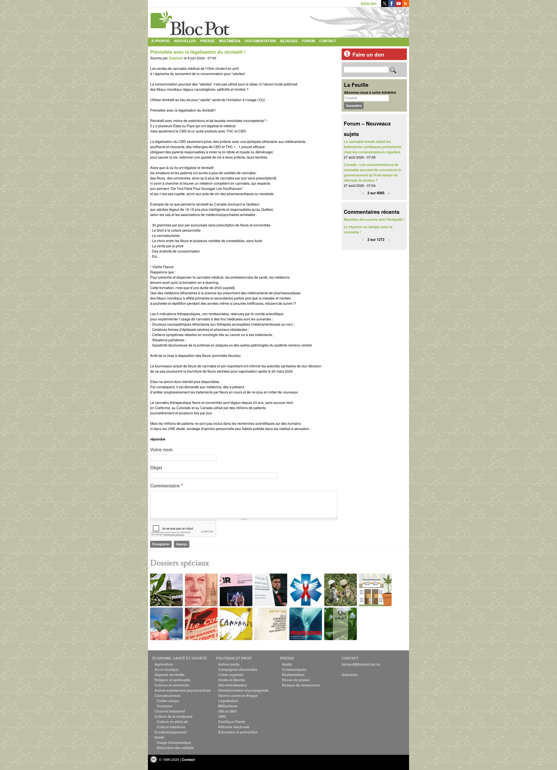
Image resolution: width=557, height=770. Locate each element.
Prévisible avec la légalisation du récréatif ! (197, 52)
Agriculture (163, 664)
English (368, 3)
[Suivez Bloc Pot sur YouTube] (398, 5)
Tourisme (164, 705)
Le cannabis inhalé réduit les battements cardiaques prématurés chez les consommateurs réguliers (372, 146)
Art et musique (166, 669)
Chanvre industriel (169, 711)
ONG (222, 716)
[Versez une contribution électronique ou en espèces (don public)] (347, 55)
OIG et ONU (227, 711)
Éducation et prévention (238, 732)
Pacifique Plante (231, 721)
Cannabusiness (167, 695)
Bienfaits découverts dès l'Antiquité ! (374, 219)
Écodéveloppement (170, 732)
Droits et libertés (231, 679)
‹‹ (363, 192)
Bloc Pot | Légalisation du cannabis (190, 21)
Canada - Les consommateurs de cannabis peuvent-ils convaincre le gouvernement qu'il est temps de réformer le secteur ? (372, 172)
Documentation (260, 40)
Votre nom (161, 449)
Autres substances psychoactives (182, 690)
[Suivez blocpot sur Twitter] (384, 5)
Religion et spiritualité (172, 679)
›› (389, 192)
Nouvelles (185, 40)
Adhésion (350, 674)
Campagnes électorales (237, 669)
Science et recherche (171, 685)
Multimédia (230, 40)
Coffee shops (168, 700)
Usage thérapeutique (174, 742)
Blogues (289, 40)
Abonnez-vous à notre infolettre (370, 92)
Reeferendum (293, 674)
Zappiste (176, 57)
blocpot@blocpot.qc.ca (361, 664)
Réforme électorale (233, 726)
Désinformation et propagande (243, 690)
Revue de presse (296, 679)
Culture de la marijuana (173, 716)
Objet (156, 467)
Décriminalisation (232, 685)
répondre (157, 439)
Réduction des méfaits (175, 747)
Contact (327, 40)
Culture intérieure (171, 726)
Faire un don (368, 54)
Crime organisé (230, 674)
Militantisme (228, 705)
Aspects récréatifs (169, 674)
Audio (287, 664)
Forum (308, 40)
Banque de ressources (301, 685)
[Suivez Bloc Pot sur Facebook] (391, 5)
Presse (207, 40)
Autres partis (229, 664)
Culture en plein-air (172, 721)
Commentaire (166, 485)
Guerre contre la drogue (238, 695)
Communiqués (294, 669)
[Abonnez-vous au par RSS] (405, 5)
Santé (159, 737)
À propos (160, 40)
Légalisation (228, 700)
